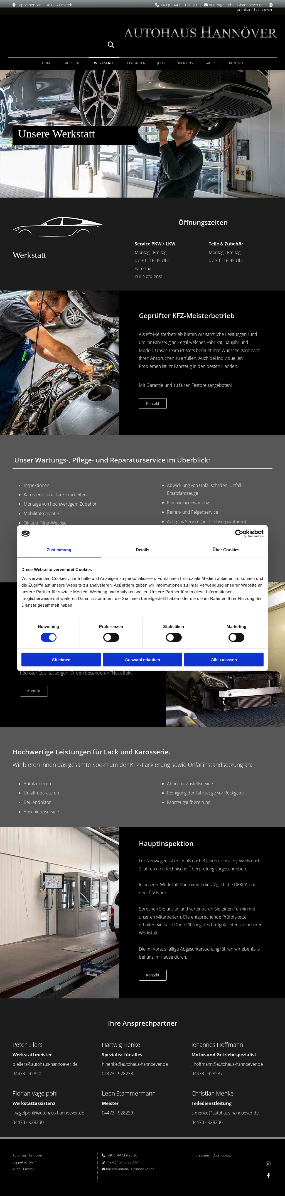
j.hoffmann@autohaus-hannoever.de (227, 1064)
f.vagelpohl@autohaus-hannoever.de (48, 1113)
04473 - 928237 (207, 1074)
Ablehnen (61, 659)
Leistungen (136, 63)
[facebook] (268, 1175)
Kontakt (236, 63)
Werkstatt (104, 63)
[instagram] (268, 1164)
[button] (153, 403)
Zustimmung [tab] (59, 549)
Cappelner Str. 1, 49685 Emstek (44, 5)
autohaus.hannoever (254, 7)
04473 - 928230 (28, 1122)
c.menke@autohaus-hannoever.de (225, 1113)
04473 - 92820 (27, 1074)
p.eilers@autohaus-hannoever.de (45, 1064)
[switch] (111, 637)
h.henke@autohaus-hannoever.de (135, 1064)
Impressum (200, 1155)
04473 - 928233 (117, 1074)
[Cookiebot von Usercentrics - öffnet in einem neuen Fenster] (239, 534)
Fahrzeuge (72, 63)
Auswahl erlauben (142, 659)
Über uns (184, 63)
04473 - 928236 (207, 1122)
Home (47, 63)
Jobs (161, 63)
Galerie (211, 63)
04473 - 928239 (117, 1113)
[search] (111, 45)
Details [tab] (142, 549)
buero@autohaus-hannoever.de (236, 5)
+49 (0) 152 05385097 (122, 1162)
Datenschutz (222, 1155)
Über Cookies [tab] (226, 549)
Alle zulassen (224, 659)
